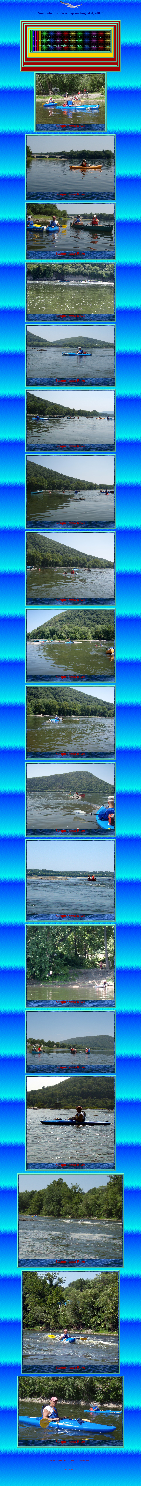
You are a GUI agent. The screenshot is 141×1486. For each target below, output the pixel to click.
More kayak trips (70, 1469)
